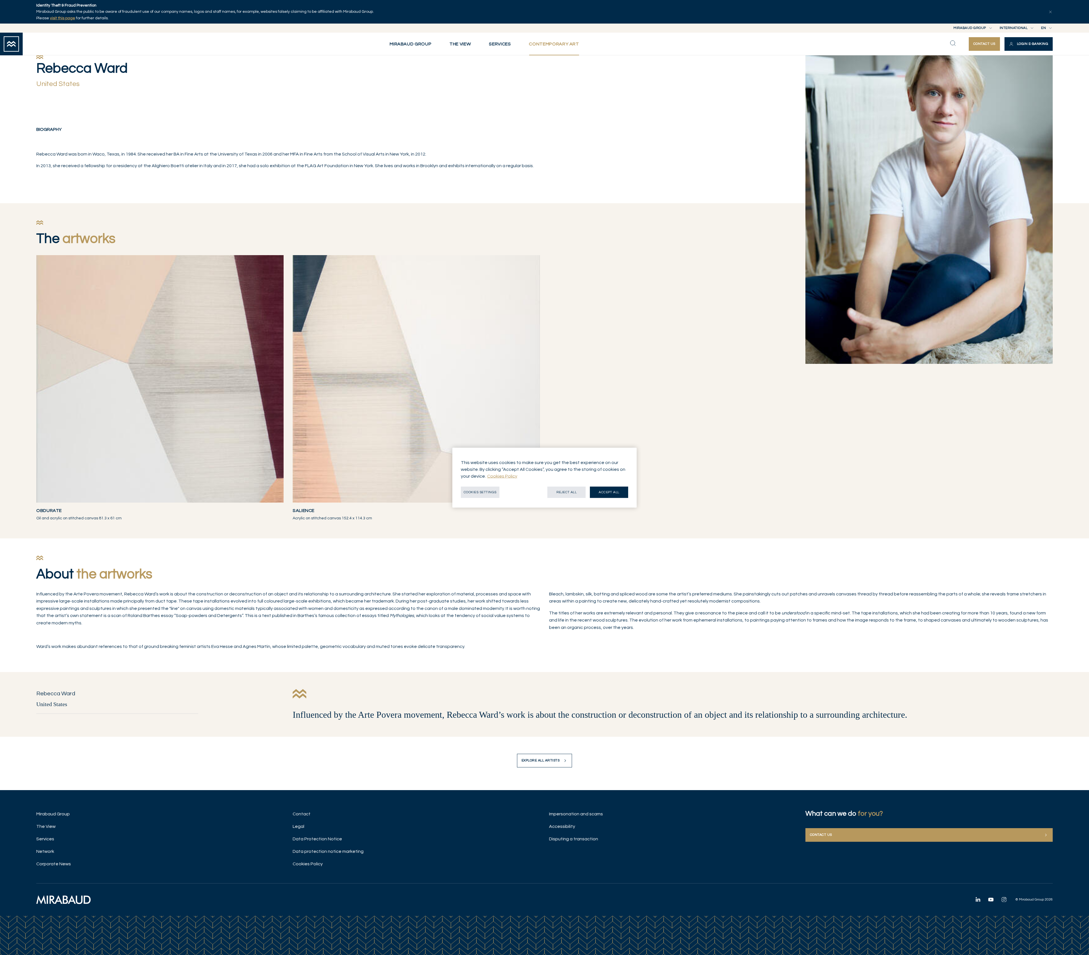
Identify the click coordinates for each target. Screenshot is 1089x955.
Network (45, 851)
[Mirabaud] (63, 899)
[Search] (953, 43)
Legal (298, 826)
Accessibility (562, 826)
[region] (544, 477)
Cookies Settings (480, 492)
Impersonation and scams (576, 814)
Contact (302, 814)
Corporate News (53, 864)
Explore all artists (541, 760)
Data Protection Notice (317, 839)
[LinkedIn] (977, 899)
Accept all (609, 492)
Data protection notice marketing (328, 851)
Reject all (566, 492)
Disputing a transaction (573, 839)
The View (46, 826)
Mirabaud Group (53, 814)
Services (45, 839)
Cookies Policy (308, 864)
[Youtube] (990, 899)
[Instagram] (1003, 899)
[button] (1028, 44)
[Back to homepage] (11, 44)
